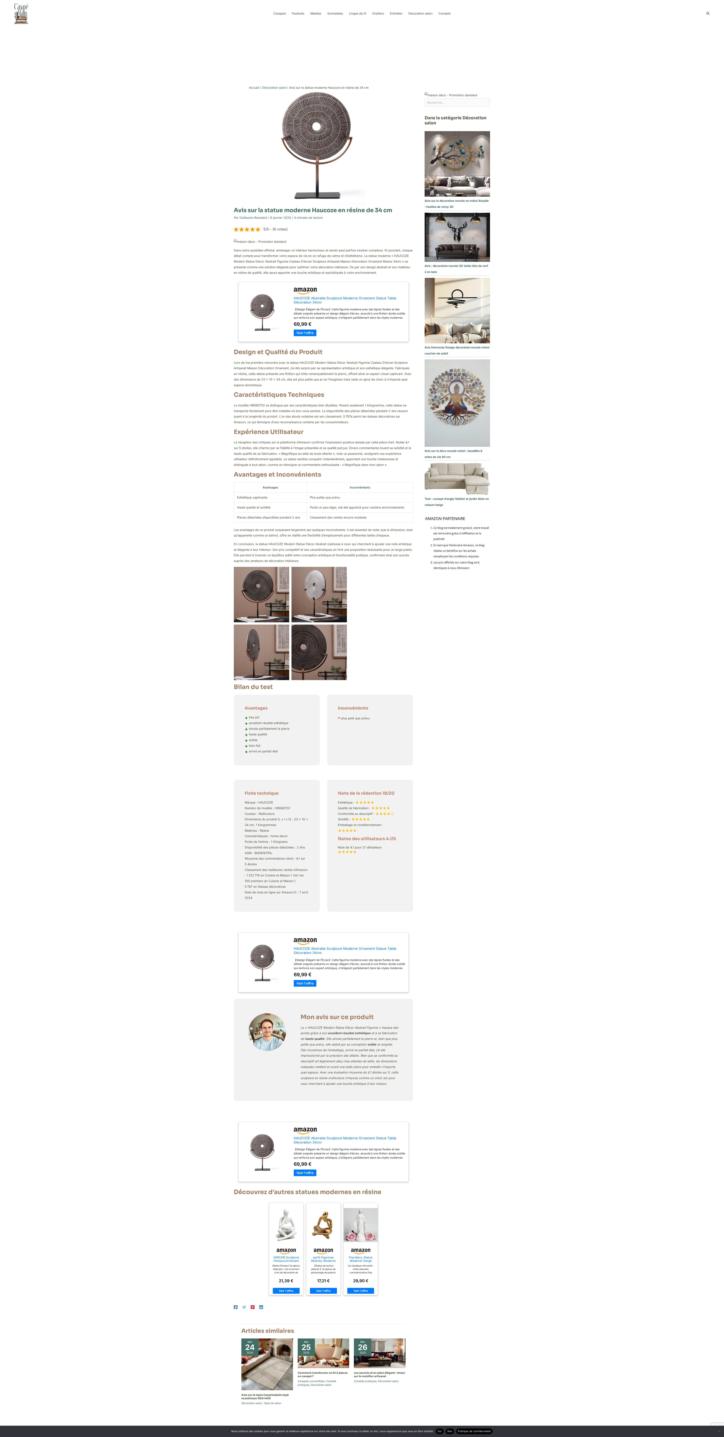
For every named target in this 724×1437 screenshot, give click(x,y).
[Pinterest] (253, 1307)
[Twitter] (244, 1307)
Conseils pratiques (365, 1381)
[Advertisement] (362, 55)
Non (449, 1431)
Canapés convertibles (311, 1381)
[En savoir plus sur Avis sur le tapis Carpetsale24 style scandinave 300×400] (267, 1364)
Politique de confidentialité (474, 1431)
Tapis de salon (272, 1403)
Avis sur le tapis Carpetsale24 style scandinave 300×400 (265, 1396)
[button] (708, 13)
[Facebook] (236, 1307)
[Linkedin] (261, 1307)
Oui (440, 1431)
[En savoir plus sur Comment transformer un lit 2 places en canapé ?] (323, 1353)
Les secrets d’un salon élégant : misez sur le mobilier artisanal (379, 1374)
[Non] (719, 1431)
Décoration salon (251, 1403)
